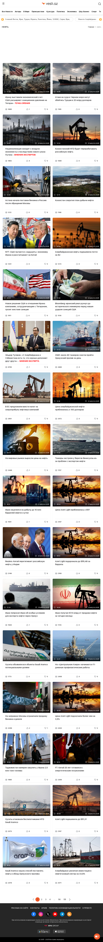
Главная (91, 27)
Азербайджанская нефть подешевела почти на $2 (76, 253)
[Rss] (69, 914)
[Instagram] (41, 914)
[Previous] (2, 19)
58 (59, 899)
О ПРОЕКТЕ (87, 908)
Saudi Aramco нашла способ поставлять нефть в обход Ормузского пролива (24, 872)
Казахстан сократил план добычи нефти (74, 200)
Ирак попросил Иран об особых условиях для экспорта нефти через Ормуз (25, 614)
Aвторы (18, 12)
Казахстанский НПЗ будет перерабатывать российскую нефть (76, 150)
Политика (61, 12)
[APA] (51, 925)
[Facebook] (33, 914)
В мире (26, 12)
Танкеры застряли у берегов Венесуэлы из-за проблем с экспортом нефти (76, 459)
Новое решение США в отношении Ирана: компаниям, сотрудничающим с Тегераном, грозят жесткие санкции (26, 306)
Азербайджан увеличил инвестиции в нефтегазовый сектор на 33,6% (73, 872)
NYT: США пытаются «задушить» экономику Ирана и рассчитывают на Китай (26, 253)
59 (65, 899)
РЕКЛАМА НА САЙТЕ (19, 908)
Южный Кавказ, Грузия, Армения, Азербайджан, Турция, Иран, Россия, (58, 19)
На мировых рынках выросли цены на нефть (26, 458)
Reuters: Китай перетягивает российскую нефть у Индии (25, 563)
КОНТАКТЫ (34, 908)
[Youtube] (55, 914)
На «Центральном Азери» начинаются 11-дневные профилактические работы (75, 666)
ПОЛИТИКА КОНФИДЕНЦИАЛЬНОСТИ (65, 908)
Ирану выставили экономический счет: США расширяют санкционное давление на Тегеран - (26, 100)
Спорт (94, 12)
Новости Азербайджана (14, 19)
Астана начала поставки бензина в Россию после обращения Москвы (26, 202)
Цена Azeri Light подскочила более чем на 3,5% (75, 717)
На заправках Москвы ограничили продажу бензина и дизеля (26, 717)
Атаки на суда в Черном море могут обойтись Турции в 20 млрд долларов (73, 98)
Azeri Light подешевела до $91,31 (71, 819)
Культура (50, 12)
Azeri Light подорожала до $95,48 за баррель (72, 563)
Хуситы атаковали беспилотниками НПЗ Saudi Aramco (24, 820)
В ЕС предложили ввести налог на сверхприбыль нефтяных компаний (22, 408)
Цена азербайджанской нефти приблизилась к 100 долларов (69, 408)
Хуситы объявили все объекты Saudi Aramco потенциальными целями (26, 666)
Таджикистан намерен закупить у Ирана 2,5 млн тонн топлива (26, 769)
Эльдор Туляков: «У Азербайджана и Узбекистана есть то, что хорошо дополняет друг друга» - (26, 358)
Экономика (72, 12)
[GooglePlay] (43, 931)
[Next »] (70, 899)
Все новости (7, 12)
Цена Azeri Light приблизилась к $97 (72, 510)
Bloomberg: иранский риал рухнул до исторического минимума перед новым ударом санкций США (74, 306)
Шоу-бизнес (84, 12)
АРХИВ (44, 908)
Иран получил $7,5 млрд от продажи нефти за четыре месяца (76, 614)
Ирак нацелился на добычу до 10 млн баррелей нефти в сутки (23, 511)
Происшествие (38, 12)
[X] (48, 914)
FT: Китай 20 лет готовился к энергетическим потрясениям (69, 769)
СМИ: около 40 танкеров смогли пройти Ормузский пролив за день (74, 356)
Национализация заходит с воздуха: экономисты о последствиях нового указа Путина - (25, 152)
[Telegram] (62, 914)
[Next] (100, 19)
